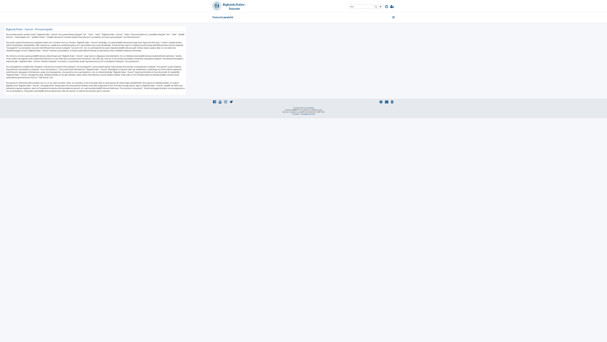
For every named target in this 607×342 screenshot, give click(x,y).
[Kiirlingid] (393, 17)
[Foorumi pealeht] (216, 6)
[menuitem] (386, 7)
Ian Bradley (310, 108)
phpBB (293, 110)
